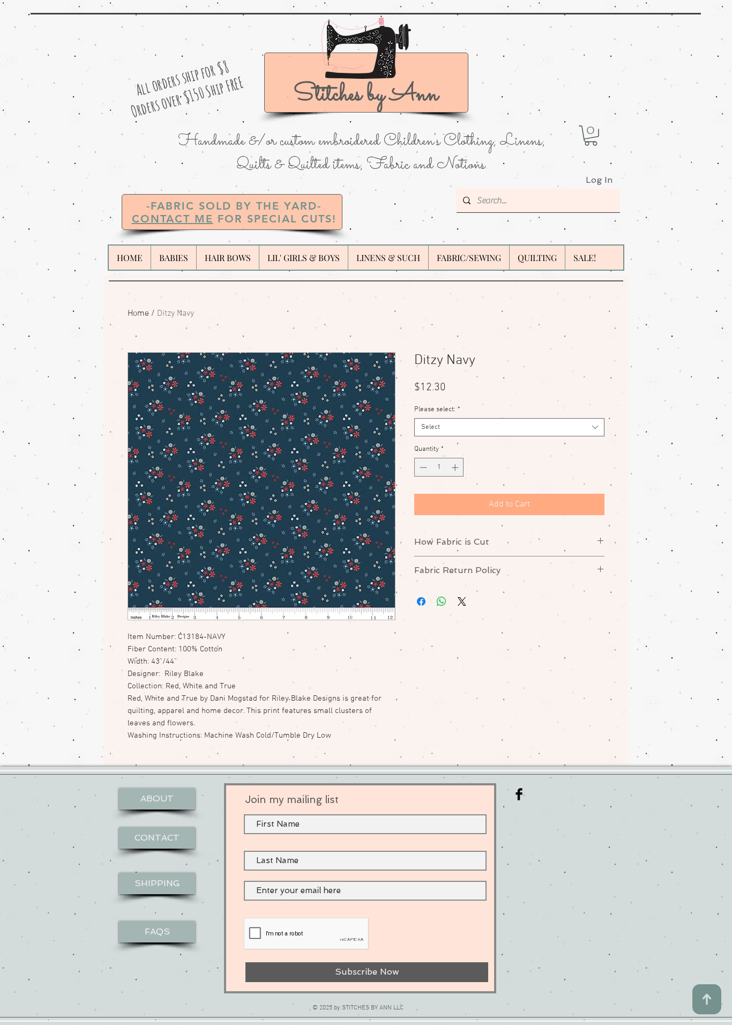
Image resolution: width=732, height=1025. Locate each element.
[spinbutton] (439, 467)
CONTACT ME (172, 218)
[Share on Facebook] (421, 601)
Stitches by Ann (366, 95)
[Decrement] (422, 467)
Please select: (437, 409)
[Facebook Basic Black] (519, 794)
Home (138, 313)
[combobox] (509, 427)
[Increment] (456, 467)
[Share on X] (461, 601)
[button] (591, 135)
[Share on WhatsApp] (441, 601)
